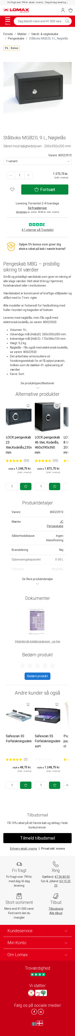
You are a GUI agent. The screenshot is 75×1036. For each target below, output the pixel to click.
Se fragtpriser (37, 208)
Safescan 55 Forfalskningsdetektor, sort (51, 741)
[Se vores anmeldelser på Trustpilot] (38, 974)
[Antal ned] (11, 175)
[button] (11, 48)
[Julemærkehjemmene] (31, 993)
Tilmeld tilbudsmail (37, 838)
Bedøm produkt (37, 676)
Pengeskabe (16, 38)
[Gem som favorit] (28, 405)
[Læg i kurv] (25, 486)
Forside (8, 34)
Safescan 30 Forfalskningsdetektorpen (25, 738)
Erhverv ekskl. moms (23, 848)
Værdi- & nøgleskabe (44, 34)
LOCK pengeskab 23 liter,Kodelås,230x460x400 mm (25, 444)
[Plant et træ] (41, 993)
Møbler (22, 34)
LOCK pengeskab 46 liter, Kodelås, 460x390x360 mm (47, 444)
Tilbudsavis (56, 908)
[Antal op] (28, 175)
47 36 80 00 (62, 876)
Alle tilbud (55, 913)
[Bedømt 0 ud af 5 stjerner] (43, 759)
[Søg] (67, 21)
